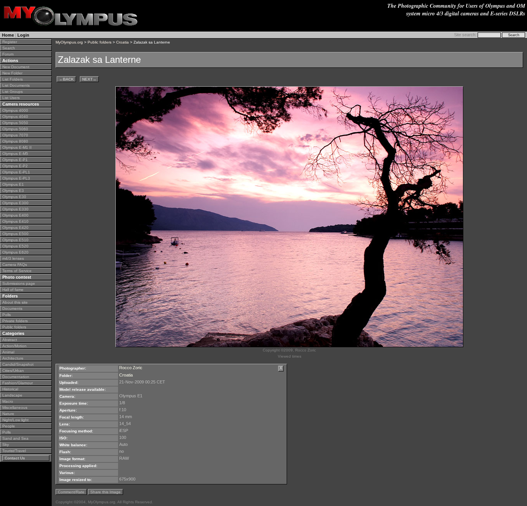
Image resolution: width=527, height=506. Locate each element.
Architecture (13, 358)
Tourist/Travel (14, 451)
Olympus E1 (13, 184)
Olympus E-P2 (15, 166)
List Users (11, 98)
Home (8, 35)
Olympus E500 (15, 234)
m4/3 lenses (13, 258)
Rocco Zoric (130, 367)
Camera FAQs (14, 264)
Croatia (122, 42)
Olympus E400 (15, 215)
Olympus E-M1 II (17, 147)
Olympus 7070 (15, 135)
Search (8, 48)
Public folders (14, 327)
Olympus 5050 (15, 123)
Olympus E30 (14, 197)
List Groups (12, 91)
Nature (8, 414)
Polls (6, 315)
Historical (10, 389)
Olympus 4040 (15, 116)
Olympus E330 (15, 209)
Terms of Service (17, 271)
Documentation (15, 377)
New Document (15, 67)
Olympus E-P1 (15, 160)
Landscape (12, 395)
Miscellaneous (14, 407)
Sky (5, 444)
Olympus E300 (15, 203)
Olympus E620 (15, 252)
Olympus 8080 (15, 141)
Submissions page (18, 283)
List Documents (16, 85)
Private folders (15, 321)
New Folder (12, 73)
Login (23, 35)
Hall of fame (13, 289)
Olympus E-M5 (15, 153)
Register (9, 42)
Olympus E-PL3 (16, 178)
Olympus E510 (15, 240)
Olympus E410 (15, 221)
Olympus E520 (15, 246)
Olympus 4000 (15, 110)
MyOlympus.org (69, 42)
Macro (7, 401)
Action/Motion (14, 346)
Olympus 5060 (15, 129)
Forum (8, 54)
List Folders (12, 79)
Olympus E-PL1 (16, 172)
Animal (8, 352)
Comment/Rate (71, 492)
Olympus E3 (13, 190)
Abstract (9, 340)
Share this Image (105, 492)
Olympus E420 (15, 227)
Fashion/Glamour (17, 383)
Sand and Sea (15, 438)
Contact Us (15, 458)
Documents (12, 308)
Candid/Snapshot (18, 364)
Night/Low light (15, 420)
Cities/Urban (13, 370)
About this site (15, 302)
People (8, 426)
